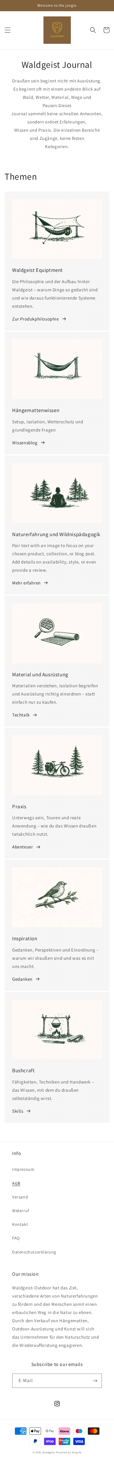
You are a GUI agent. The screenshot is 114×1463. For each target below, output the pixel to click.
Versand (20, 1197)
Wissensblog (25, 442)
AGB (16, 1183)
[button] (7, 30)
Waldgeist (49, 1452)
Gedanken (22, 979)
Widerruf (20, 1210)
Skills (17, 1111)
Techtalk (21, 715)
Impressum (23, 1169)
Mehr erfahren (26, 583)
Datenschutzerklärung (34, 1252)
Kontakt (20, 1224)
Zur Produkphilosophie (35, 319)
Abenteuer (22, 847)
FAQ (16, 1238)
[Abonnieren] (95, 1381)
